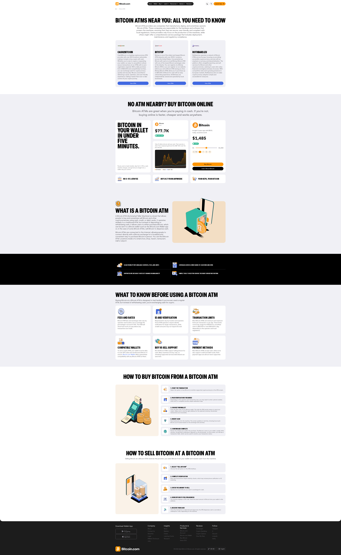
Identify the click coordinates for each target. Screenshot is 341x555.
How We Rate (200, 536)
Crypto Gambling (201, 531)
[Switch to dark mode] (207, 3)
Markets (166, 531)
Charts (166, 534)
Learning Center (169, 536)
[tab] (195, 152)
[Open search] (211, 3)
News (165, 529)
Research (167, 538)
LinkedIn (214, 536)
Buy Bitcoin (183, 538)
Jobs (149, 541)
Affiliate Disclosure (153, 538)
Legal (149, 536)
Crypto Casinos (201, 534)
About (149, 529)
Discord (214, 534)
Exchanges (199, 529)
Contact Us (151, 531)
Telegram (215, 529)
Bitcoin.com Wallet (129, 354)
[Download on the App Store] (126, 536)
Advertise (150, 534)
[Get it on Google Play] (126, 531)
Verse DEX (183, 540)
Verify (214, 538)
